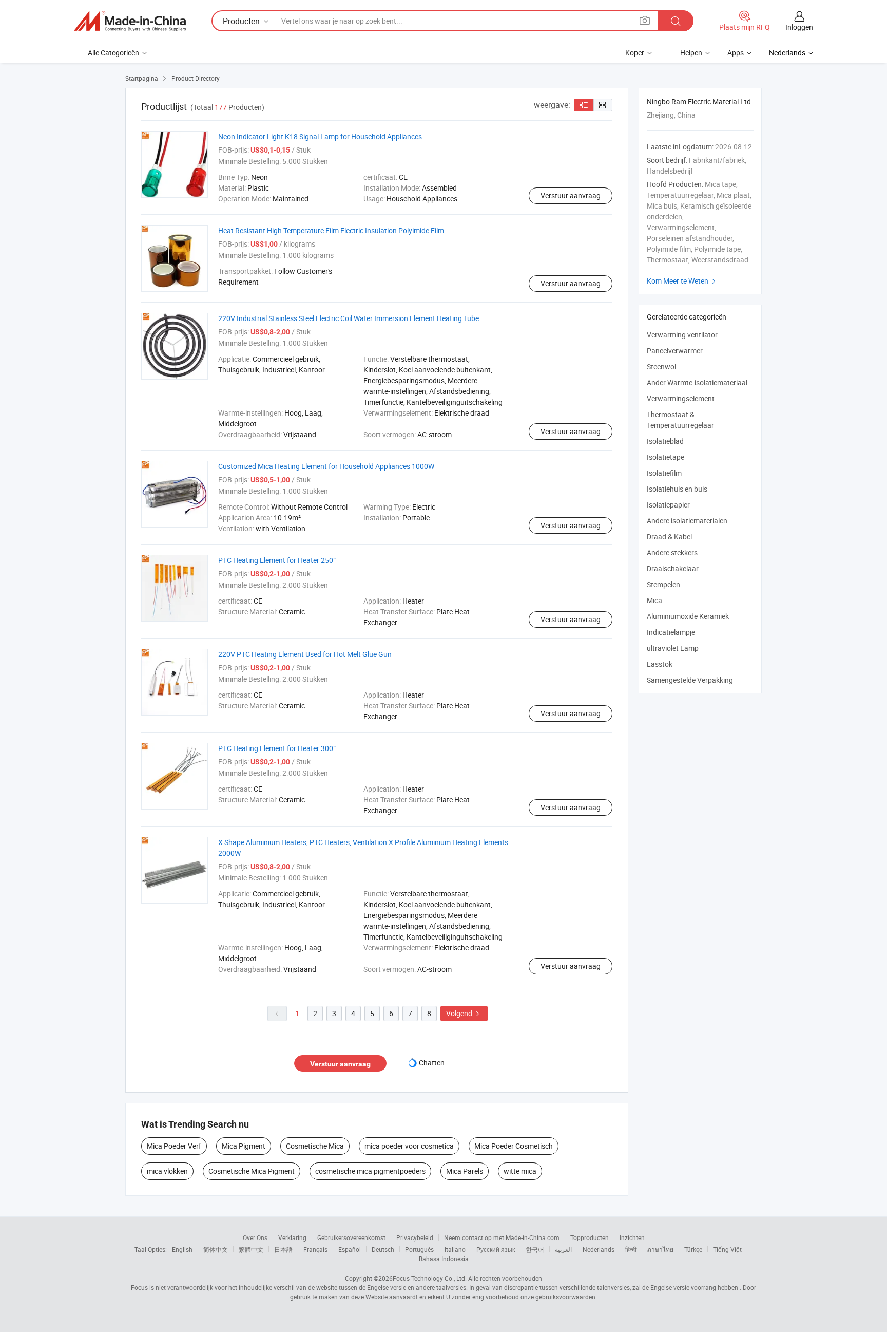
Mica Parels (464, 1171)
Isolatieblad (665, 441)
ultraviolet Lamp (673, 648)
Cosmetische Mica (315, 1146)
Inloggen (799, 27)
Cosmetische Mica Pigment (251, 1171)
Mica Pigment (243, 1146)
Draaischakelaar (673, 568)
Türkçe (693, 1249)
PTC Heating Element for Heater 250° (277, 560)
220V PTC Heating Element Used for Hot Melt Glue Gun (305, 654)
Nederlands (598, 1249)
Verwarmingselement (681, 398)
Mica (654, 600)
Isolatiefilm (664, 473)
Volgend (464, 1013)
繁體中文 (251, 1249)
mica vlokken (167, 1171)
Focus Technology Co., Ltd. (430, 1278)
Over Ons (255, 1237)
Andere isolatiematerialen (687, 521)
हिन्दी (631, 1249)
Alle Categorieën (113, 53)
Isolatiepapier (668, 505)
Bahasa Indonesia (444, 1258)
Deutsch (383, 1249)
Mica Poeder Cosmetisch (513, 1146)
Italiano (455, 1249)
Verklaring (292, 1237)
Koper (634, 53)
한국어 (535, 1249)
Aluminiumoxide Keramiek (688, 616)
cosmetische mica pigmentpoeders (370, 1171)
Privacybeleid (414, 1237)
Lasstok (659, 664)
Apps (735, 53)
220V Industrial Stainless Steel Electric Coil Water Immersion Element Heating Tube (348, 318)
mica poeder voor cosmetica (409, 1146)
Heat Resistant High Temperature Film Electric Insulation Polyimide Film (331, 230)
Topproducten (589, 1237)
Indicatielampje (671, 632)
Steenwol (661, 366)
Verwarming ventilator (682, 335)
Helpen (691, 53)
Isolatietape (665, 457)
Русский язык (495, 1249)
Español (349, 1249)
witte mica (520, 1171)
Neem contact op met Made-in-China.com (502, 1237)
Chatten (432, 1062)
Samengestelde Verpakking (690, 680)
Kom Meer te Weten (682, 281)
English (182, 1249)
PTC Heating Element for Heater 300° (277, 748)
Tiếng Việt (727, 1249)
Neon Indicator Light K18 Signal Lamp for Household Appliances (320, 136)
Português (419, 1249)
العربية (563, 1249)
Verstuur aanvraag (571, 195)
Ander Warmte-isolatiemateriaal (697, 382)
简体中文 (215, 1249)
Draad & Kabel (669, 536)
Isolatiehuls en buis (677, 489)
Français (315, 1249)
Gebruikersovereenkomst (351, 1237)
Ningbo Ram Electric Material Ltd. (700, 101)
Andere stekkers (672, 552)
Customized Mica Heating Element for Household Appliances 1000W (326, 466)
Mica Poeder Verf (174, 1146)
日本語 (283, 1249)
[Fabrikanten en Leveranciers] (130, 21)
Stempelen (663, 584)
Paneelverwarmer (675, 350)
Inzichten (632, 1237)
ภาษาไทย (660, 1249)
